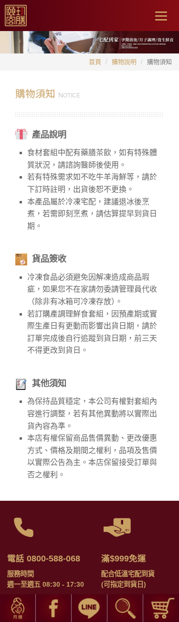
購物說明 (124, 61)
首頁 (95, 61)
